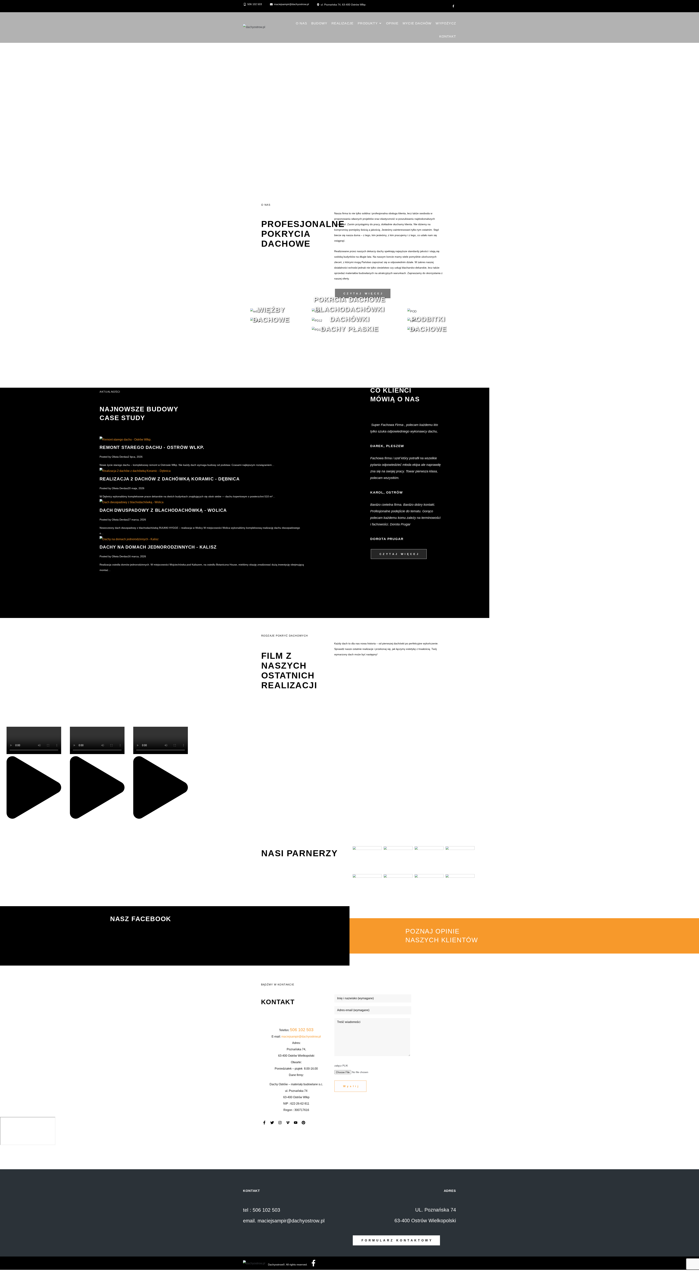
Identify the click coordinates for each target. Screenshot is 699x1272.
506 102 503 (301, 1029)
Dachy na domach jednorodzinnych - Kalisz (158, 547)
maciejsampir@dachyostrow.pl (301, 1036)
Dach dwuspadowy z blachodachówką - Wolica (163, 510)
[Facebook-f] (453, 6)
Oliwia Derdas (120, 456)
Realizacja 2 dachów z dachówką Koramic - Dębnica (170, 478)
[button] (370, 23)
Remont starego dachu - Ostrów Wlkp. (152, 447)
